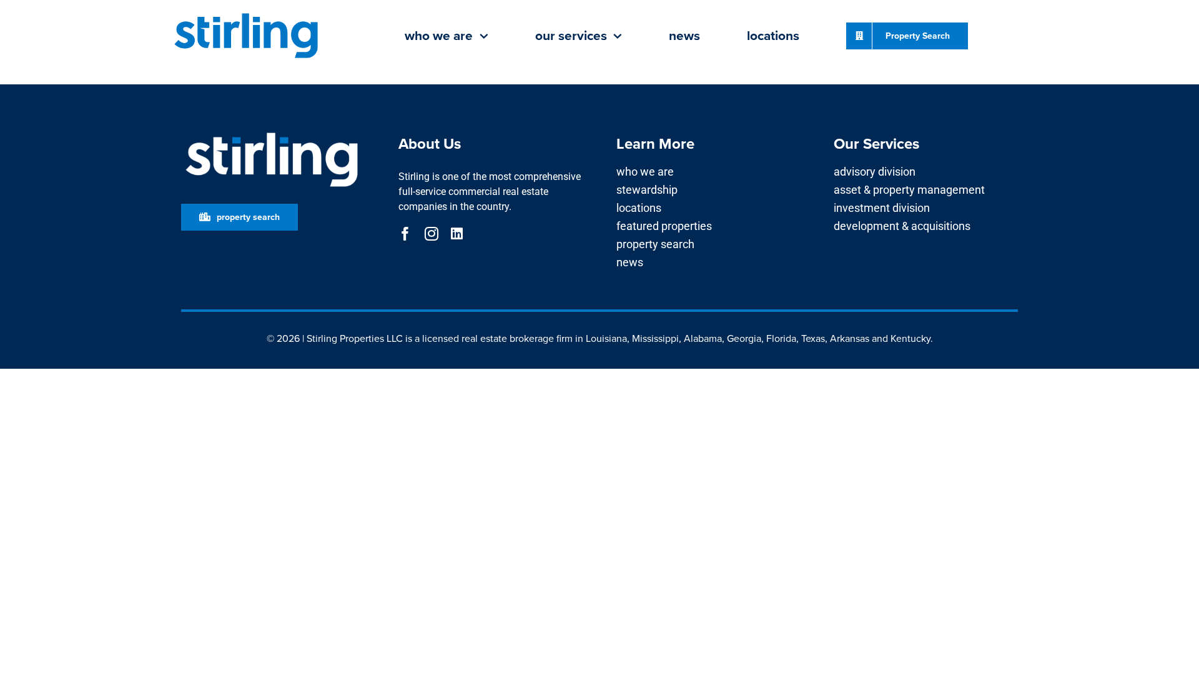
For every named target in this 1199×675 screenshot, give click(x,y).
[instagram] (431, 234)
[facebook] (405, 234)
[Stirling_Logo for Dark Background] (271, 133)
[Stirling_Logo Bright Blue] (246, 14)
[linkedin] (457, 234)
